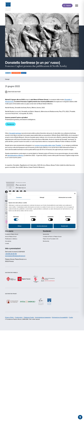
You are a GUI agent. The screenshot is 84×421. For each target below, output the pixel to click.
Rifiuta (19, 226)
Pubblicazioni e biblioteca (11, 238)
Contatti (7, 243)
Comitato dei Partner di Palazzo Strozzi (52, 236)
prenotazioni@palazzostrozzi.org (15, 256)
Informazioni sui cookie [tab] (65, 197)
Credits (71, 317)
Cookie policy (19, 317)
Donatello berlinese (15, 133)
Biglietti (68, 5)
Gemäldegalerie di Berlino (15, 155)
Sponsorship (46, 234)
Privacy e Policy (9, 317)
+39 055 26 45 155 (11, 254)
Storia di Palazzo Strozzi (10, 236)
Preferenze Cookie (29, 317)
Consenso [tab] (19, 197)
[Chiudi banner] (74, 193)
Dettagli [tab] (42, 197)
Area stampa (8, 241)
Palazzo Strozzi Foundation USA (50, 238)
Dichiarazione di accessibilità (60, 317)
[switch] (33, 219)
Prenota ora (10, 124)
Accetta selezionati (42, 226)
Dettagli (7, 79)
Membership (46, 241)
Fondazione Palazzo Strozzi (11, 234)
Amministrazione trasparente (43, 317)
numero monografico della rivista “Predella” (48, 145)
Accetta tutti (64, 226)
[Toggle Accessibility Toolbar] (80, 417)
